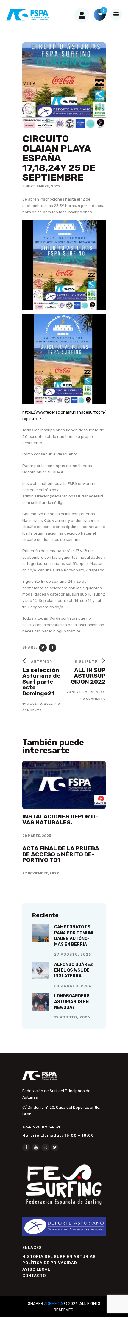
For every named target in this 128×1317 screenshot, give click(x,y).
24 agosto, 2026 (72, 986)
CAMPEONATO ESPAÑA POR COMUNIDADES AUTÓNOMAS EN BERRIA (74, 936)
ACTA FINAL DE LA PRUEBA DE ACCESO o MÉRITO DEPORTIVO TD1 (60, 854)
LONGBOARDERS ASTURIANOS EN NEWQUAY (72, 1001)
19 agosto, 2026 (72, 1017)
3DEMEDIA (53, 1303)
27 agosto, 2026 (72, 954)
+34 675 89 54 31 (41, 1127)
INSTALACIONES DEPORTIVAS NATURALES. (60, 819)
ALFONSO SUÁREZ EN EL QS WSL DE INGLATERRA (73, 970)
